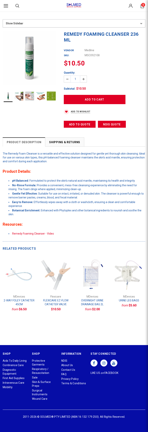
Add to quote (79, 124)
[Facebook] (94, 363)
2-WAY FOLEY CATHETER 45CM (19, 302)
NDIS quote (112, 124)
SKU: (66, 55)
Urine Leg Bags (129, 300)
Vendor (69, 50)
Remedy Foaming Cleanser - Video (33, 233)
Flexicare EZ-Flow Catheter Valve (55, 302)
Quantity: (69, 72)
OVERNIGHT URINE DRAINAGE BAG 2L (92, 302)
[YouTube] (113, 363)
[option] (29, 58)
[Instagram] (103, 363)
